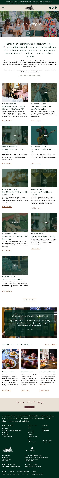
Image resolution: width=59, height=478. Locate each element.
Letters (30, 435)
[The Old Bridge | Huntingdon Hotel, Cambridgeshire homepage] (29, 7)
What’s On (31, 433)
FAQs (29, 440)
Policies (34, 471)
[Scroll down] (29, 33)
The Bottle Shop (7, 436)
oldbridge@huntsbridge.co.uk (11, 466)
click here (43, 384)
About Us (30, 431)
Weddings (5, 434)
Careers (4, 471)
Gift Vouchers (32, 442)
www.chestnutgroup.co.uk (33, 466)
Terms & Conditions (23, 471)
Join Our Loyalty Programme (47, 441)
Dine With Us (6, 429)
